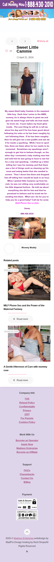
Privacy (27, 410)
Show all (43, 41)
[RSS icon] (27, 551)
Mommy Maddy (29, 247)
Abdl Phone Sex (23, 203)
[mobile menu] (50, 4)
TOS (27, 399)
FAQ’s (27, 470)
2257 (27, 414)
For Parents (27, 418)
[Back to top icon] (27, 532)
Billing (27, 482)
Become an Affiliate (27, 452)
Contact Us (27, 478)
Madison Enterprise (27, 448)
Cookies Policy (27, 422)
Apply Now (27, 444)
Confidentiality (27, 406)
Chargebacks (27, 474)
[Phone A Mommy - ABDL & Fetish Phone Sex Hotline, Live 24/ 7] (28, 4)
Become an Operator (27, 440)
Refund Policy (27, 403)
